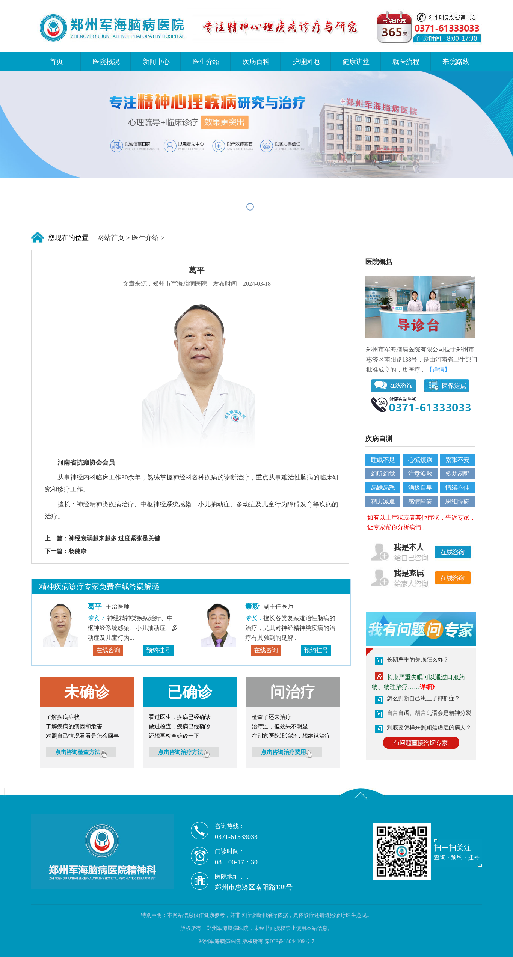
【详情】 (438, 369)
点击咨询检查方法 (77, 752)
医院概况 (106, 61)
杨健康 (78, 551)
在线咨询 (108, 650)
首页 (56, 61)
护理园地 (306, 61)
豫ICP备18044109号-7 (289, 941)
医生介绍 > (148, 237)
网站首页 (109, 237)
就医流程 (405, 61)
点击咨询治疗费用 (283, 752)
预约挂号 (158, 650)
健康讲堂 (356, 61)
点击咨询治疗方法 (180, 752)
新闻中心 (156, 61)
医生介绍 (206, 61)
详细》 (429, 687)
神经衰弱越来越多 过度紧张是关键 (114, 538)
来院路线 (455, 61)
